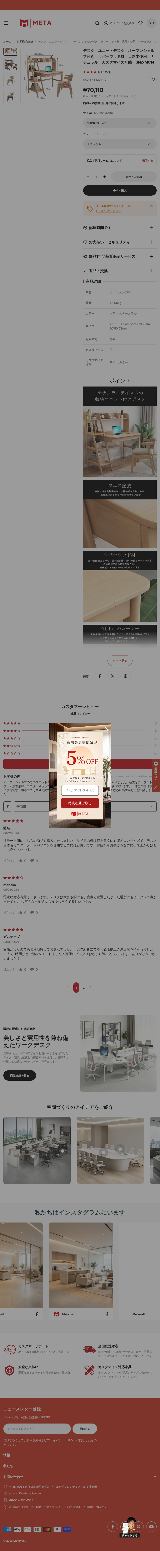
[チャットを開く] (129, 1527)
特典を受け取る (80, 803)
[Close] (106, 728)
